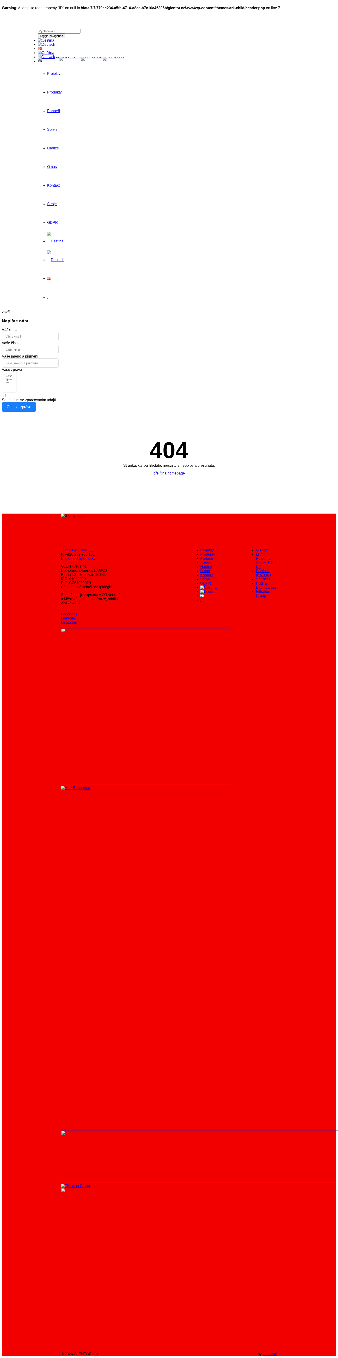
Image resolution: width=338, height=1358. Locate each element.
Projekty (53, 74)
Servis (52, 129)
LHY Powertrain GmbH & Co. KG (266, 560)
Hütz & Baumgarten (266, 585)
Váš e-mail (10, 330)
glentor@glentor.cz (80, 558)
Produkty (54, 92)
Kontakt (53, 185)
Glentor (262, 550)
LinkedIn (68, 618)
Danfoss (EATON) (263, 573)
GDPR (52, 222)
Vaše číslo (10, 343)
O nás (52, 167)
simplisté (270, 1354)
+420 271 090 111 (79, 550)
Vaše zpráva (12, 370)
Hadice (53, 148)
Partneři (53, 111)
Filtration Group (263, 594)
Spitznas (263, 579)
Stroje (52, 204)
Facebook (69, 614)
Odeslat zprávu (19, 407)
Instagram (69, 622)
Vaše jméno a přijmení (20, 356)
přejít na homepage (169, 473)
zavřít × (8, 312)
